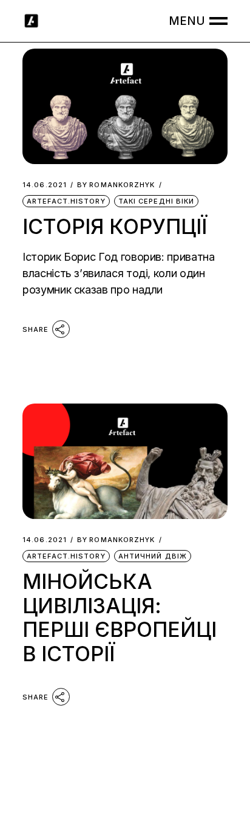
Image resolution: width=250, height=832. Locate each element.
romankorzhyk (116, 185)
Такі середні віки (156, 201)
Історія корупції (114, 226)
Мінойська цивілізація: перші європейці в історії (119, 617)
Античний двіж (152, 556)
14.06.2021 (44, 185)
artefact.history (66, 201)
